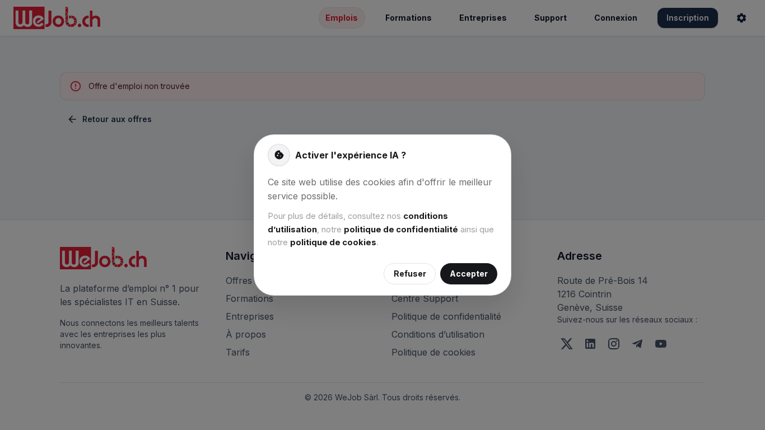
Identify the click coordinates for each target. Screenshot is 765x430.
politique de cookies (333, 242)
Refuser (410, 273)
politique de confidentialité (401, 230)
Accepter (469, 273)
